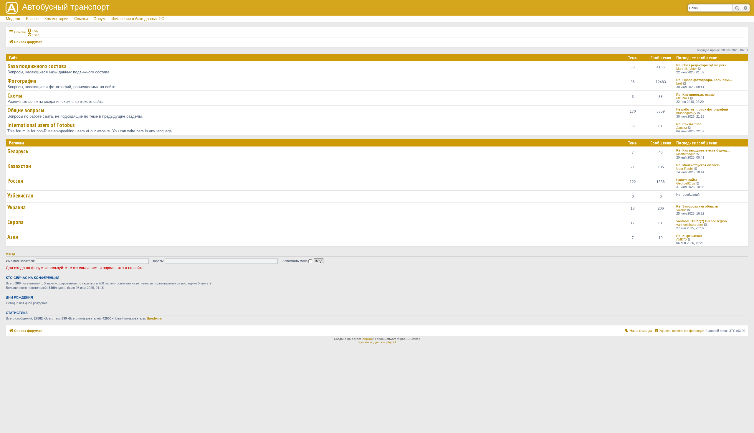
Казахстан (19, 166)
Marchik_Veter (686, 68)
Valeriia (681, 210)
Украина (16, 207)
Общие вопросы (25, 110)
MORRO (682, 98)
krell (679, 83)
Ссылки (81, 19)
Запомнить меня (295, 261)
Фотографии (21, 81)
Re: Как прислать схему (695, 94)
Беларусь (17, 151)
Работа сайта (686, 180)
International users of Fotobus (41, 125)
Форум (99, 19)
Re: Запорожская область (697, 206)
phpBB (367, 338)
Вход (10, 254)
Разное (32, 19)
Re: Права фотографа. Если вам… (704, 80)
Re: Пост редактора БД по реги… (703, 65)
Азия (12, 237)
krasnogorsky (686, 113)
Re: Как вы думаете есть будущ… (703, 150)
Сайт (13, 57)
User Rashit (684, 168)
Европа (15, 222)
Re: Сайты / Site (688, 124)
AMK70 (681, 239)
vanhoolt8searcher (689, 224)
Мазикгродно (685, 154)
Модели (13, 19)
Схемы (14, 95)
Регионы (16, 143)
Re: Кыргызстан (689, 236)
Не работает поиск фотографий (702, 109)
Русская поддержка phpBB (377, 342)
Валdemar (155, 318)
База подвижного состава (37, 66)
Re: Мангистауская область (698, 165)
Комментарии (56, 19)
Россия (15, 181)
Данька (681, 127)
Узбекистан (20, 195)
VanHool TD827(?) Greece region (701, 221)
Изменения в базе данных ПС (137, 19)
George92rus (685, 183)
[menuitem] (32, 30)
